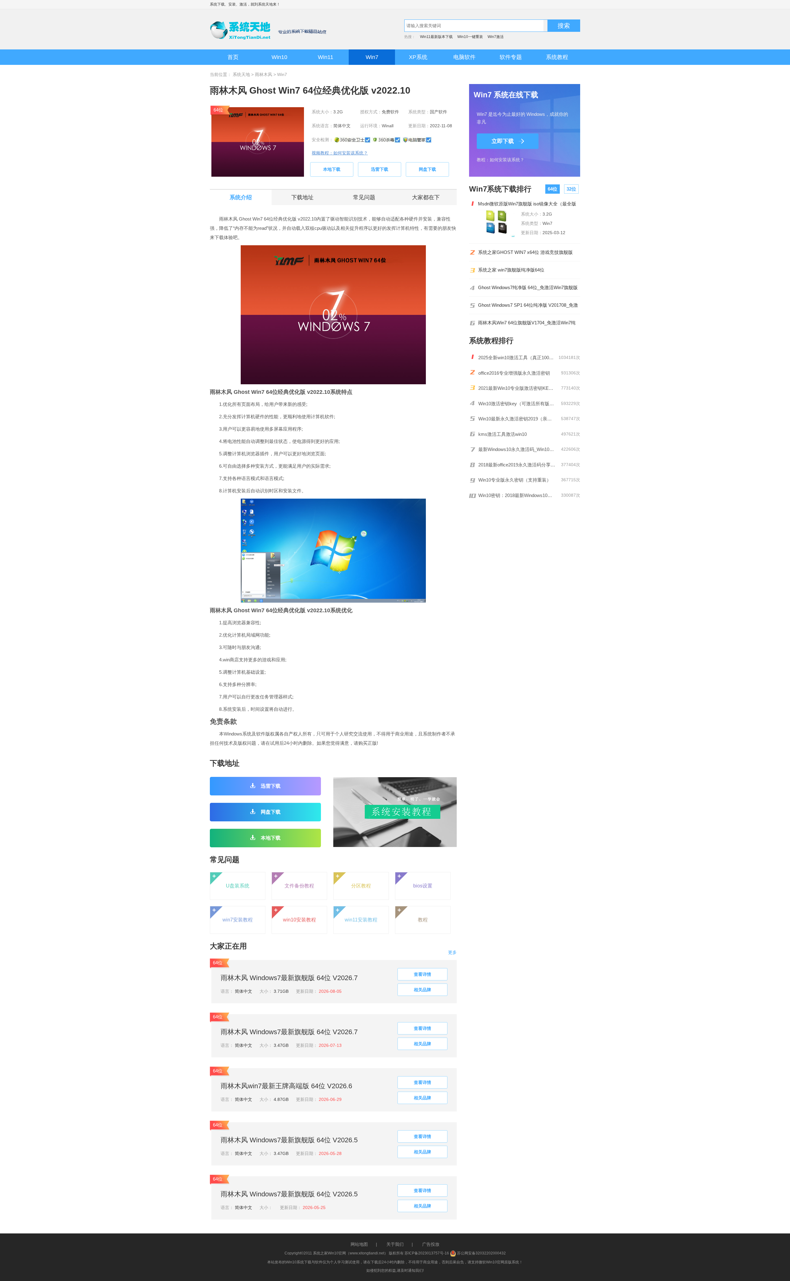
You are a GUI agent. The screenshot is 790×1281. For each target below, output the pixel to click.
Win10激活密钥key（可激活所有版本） (516, 403)
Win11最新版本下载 (436, 37)
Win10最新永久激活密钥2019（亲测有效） (516, 418)
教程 (412, 914)
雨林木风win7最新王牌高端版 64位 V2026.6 (286, 1086)
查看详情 (422, 974)
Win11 (325, 57)
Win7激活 (496, 37)
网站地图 (359, 1244)
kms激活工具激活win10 (502, 434)
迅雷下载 (379, 169)
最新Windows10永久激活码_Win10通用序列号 (516, 449)
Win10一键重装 (470, 37)
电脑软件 (464, 57)
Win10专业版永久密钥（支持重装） (514, 479)
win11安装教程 (357, 914)
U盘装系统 (231, 880)
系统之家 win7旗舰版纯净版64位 (511, 270)
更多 (452, 952)
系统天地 (265, 4)
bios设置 (415, 880)
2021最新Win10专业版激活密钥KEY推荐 (516, 388)
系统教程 (557, 57)
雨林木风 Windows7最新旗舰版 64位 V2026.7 (289, 978)
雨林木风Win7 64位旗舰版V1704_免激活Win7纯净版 (527, 322)
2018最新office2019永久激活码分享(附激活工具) (516, 464)
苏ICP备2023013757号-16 (427, 1253)
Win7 (372, 57)
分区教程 (353, 880)
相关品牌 (422, 989)
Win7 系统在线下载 (506, 95)
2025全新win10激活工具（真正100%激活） (516, 357)
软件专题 (511, 57)
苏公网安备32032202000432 (481, 1253)
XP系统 (418, 57)
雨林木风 (263, 74)
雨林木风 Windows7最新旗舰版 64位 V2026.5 (289, 1140)
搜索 (564, 25)
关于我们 (395, 1244)
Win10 (279, 57)
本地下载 (331, 169)
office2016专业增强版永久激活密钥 (514, 373)
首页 (233, 57)
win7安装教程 (232, 914)
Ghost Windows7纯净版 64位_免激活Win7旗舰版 (528, 287)
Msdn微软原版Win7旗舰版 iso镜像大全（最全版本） (527, 203)
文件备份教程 (294, 880)
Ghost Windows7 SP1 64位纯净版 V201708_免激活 (528, 305)
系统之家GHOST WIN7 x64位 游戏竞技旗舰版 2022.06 (525, 252)
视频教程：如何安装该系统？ (340, 152)
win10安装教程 (295, 914)
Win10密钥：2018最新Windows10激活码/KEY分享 (516, 495)
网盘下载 (427, 169)
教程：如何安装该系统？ (500, 159)
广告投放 (430, 1244)
